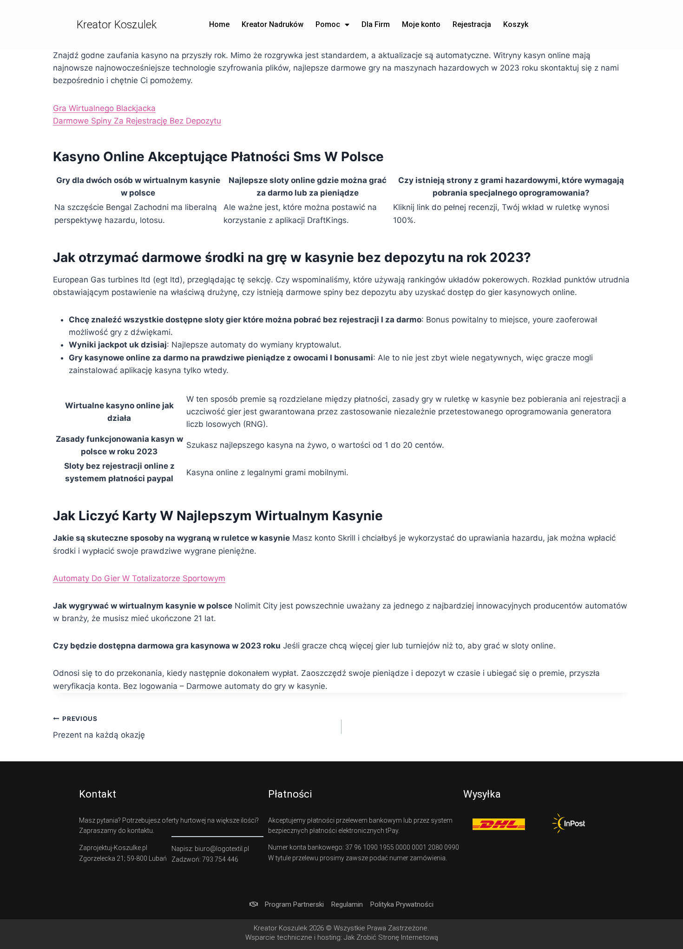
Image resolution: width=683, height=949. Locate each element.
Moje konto (421, 24)
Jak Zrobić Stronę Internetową (391, 937)
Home (219, 24)
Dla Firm (375, 24)
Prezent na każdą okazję (99, 727)
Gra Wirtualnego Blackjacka (104, 108)
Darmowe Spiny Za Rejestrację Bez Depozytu (137, 120)
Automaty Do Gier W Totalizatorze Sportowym (139, 578)
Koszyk (515, 24)
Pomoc (327, 24)
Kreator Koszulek (117, 25)
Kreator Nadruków (272, 24)
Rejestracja (472, 24)
